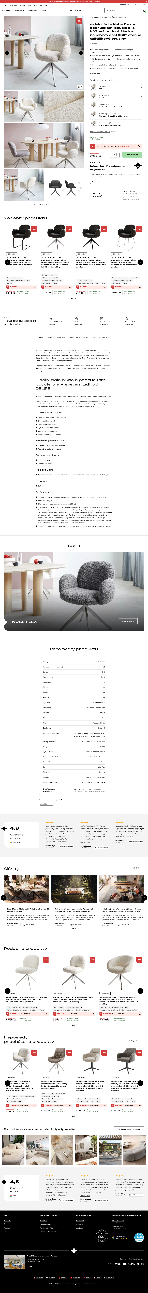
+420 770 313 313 (124, 5)
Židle (113, 17)
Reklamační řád (46, 1228)
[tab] (71, 298)
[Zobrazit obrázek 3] (64, 106)
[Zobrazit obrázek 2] (24, 106)
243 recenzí (17, 842)
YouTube (79, 1228)
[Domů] (74, 10)
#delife (70, 1129)
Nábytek (106, 17)
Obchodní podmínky (48, 1224)
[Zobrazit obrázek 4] (44, 145)
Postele (7, 1228)
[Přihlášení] (137, 10)
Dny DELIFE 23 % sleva (55, 1)
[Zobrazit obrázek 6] (64, 185)
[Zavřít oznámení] (146, 1)
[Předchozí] (7, 53)
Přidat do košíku (132, 155)
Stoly (6, 1232)
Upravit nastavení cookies (90, 1284)
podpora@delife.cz (130, 197)
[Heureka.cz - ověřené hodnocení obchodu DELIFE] (139, 1237)
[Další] (81, 53)
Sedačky (7, 1220)
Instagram (80, 1224)
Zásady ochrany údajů (49, 1232)
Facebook (80, 1220)
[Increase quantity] (118, 155)
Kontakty (43, 1220)
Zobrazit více (85, 842)
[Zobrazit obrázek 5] (24, 185)
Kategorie (97, 17)
